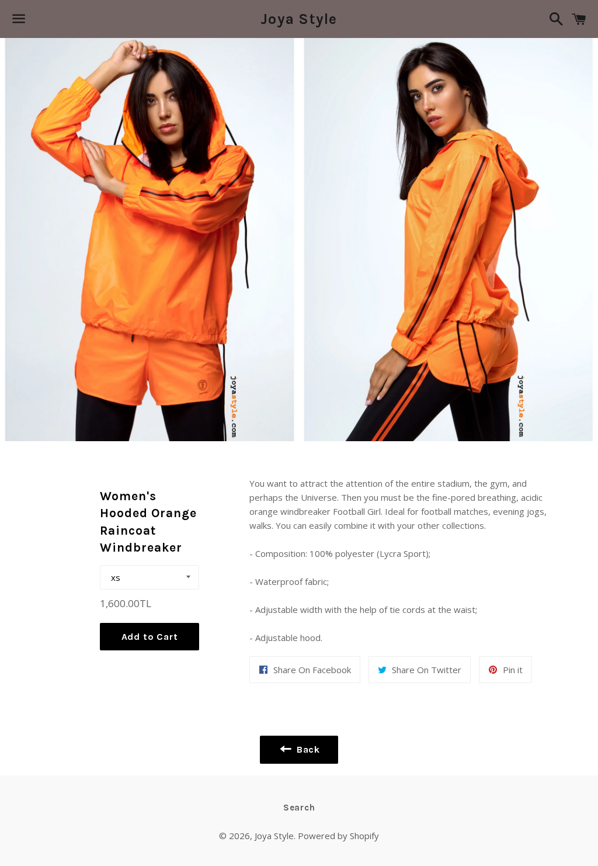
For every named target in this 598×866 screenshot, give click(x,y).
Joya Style (299, 19)
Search (299, 807)
